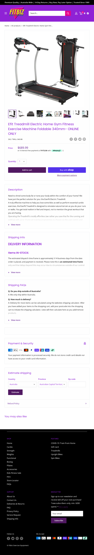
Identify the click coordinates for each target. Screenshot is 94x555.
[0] (80, 13)
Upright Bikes (57, 454)
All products (16, 26)
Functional (11, 458)
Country (11, 379)
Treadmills (55, 450)
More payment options (67, 175)
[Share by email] (84, 139)
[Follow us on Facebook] (8, 538)
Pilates (10, 465)
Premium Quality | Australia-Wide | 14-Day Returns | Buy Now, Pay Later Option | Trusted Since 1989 (47, 2)
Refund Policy (13, 403)
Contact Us (11, 500)
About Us (11, 496)
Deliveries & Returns (16, 504)
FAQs (9, 484)
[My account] (76, 13)
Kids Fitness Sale (14, 473)
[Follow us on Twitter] (12, 538)
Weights (10, 454)
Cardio (10, 447)
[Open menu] (6, 13)
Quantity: (12, 161)
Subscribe (58, 520)
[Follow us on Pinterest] (21, 538)
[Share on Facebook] (71, 139)
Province (42, 379)
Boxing (10, 462)
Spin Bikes (55, 458)
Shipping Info (12, 519)
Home (7, 26)
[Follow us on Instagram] (17, 538)
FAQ (8, 507)
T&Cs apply (63, 506)
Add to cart (27, 170)
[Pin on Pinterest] (75, 139)
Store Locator (13, 480)
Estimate (15, 392)
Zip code (71, 379)
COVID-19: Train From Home (63, 443)
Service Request (14, 515)
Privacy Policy (13, 511)
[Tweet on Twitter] (80, 139)
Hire (9, 477)
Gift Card (55, 447)
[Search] (68, 13)
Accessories (12, 469)
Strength (10, 450)
